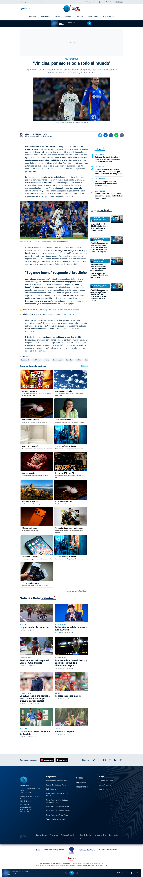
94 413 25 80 (26, 793)
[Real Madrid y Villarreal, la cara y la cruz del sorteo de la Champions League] (71, 646)
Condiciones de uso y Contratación (106, 835)
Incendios (32, 2)
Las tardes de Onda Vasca (56, 785)
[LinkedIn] (105, 135)
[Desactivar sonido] (123, 873)
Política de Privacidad (68, 835)
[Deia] (38, 849)
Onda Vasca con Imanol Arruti (57, 807)
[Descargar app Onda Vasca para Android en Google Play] (47, 760)
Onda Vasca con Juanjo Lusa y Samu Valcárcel (57, 801)
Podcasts (32, 16)
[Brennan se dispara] (71, 717)
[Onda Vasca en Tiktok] (121, 760)
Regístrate (119, 2)
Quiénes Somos (41, 835)
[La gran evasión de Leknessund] (36, 613)
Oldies (61, 24)
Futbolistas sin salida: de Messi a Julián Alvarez (71, 628)
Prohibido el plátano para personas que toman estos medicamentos (106, 183)
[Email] (122, 135)
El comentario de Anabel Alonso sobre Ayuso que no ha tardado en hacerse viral (109, 196)
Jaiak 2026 (40, 2)
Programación (108, 16)
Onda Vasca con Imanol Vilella (58, 811)
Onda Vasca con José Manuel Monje (57, 794)
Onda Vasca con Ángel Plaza (57, 815)
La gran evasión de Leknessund (35, 627)
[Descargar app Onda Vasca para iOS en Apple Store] (61, 760)
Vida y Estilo (93, 16)
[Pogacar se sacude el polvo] (71, 681)
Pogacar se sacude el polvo (68, 696)
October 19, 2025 (66, 314)
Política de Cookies (85, 835)
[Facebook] (111, 135)
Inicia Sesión (110, 2)
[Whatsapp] (116, 135)
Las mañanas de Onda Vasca (57, 781)
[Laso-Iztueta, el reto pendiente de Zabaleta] (36, 717)
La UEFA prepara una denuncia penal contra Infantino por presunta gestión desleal (35, 698)
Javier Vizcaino (105, 785)
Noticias (79, 778)
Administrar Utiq (76, 839)
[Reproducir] (89, 23)
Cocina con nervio (106, 789)
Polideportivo (60, 624)
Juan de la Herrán (106, 781)
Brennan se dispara (64, 731)
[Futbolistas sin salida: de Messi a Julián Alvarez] (71, 613)
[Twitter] (100, 135)
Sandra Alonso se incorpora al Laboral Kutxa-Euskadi (34, 661)
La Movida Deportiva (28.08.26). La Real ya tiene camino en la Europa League (99, 227)
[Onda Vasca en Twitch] (115, 760)
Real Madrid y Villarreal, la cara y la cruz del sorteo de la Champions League (71, 663)
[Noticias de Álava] (86, 849)
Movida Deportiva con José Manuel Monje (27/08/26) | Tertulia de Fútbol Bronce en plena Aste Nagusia (99, 247)
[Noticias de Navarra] (108, 849)
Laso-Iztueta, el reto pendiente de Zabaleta (35, 732)
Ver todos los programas (55, 819)
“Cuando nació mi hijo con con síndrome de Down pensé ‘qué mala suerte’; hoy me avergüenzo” (109, 171)
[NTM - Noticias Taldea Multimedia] (71, 850)
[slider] (131, 873)
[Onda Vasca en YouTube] (104, 760)
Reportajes (81, 782)
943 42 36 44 (26, 801)
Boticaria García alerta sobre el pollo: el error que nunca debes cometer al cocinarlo (107, 159)
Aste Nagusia (24, 2)
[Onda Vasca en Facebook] (99, 760)
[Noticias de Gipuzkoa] (54, 849)
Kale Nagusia (51, 789)
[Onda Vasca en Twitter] (93, 760)
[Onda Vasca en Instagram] (110, 760)
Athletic (68, 16)
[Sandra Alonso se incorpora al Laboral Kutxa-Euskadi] (36, 646)
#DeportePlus (49, 310)
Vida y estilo (100, 154)
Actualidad (45, 16)
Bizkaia (57, 16)
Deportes (79, 16)
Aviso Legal (54, 835)
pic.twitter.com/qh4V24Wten (67, 310)
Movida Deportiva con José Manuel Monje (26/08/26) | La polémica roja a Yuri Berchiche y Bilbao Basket (99, 295)
